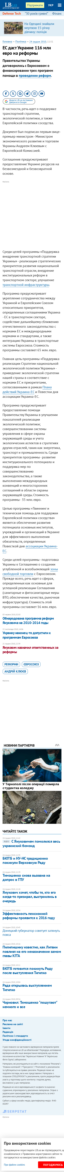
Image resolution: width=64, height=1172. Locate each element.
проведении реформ (35, 75)
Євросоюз (31, 664)
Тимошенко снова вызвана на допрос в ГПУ (26, 877)
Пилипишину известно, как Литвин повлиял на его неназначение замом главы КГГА (32, 951)
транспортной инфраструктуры (26, 285)
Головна (7, 41)
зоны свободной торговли (30, 571)
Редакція (8, 1032)
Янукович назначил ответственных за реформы (30, 649)
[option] (32, 27)
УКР (50, 5)
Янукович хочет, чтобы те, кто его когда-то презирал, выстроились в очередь (30, 896)
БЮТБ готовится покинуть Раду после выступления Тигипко (28, 970)
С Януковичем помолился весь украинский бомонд (31, 843)
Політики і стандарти (15, 1035)
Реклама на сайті (13, 1024)
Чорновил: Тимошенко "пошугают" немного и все (30, 1004)
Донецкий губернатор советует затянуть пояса (31, 932)
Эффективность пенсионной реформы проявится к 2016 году (29, 915)
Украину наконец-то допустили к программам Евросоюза (27, 635)
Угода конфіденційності (17, 1039)
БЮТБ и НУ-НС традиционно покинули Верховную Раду (25, 860)
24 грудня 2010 (37, 41)
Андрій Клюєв (15, 671)
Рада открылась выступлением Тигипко (27, 987)
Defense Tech (12, 13)
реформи (11, 664)
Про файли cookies (14, 1164)
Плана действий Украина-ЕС (27, 389)
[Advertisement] (32, 215)
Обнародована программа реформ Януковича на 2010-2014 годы (28, 620)
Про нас (7, 1020)
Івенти (6, 1028)
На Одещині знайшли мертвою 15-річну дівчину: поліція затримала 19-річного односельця (39, 32)
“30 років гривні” (36, 13)
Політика (20, 41)
